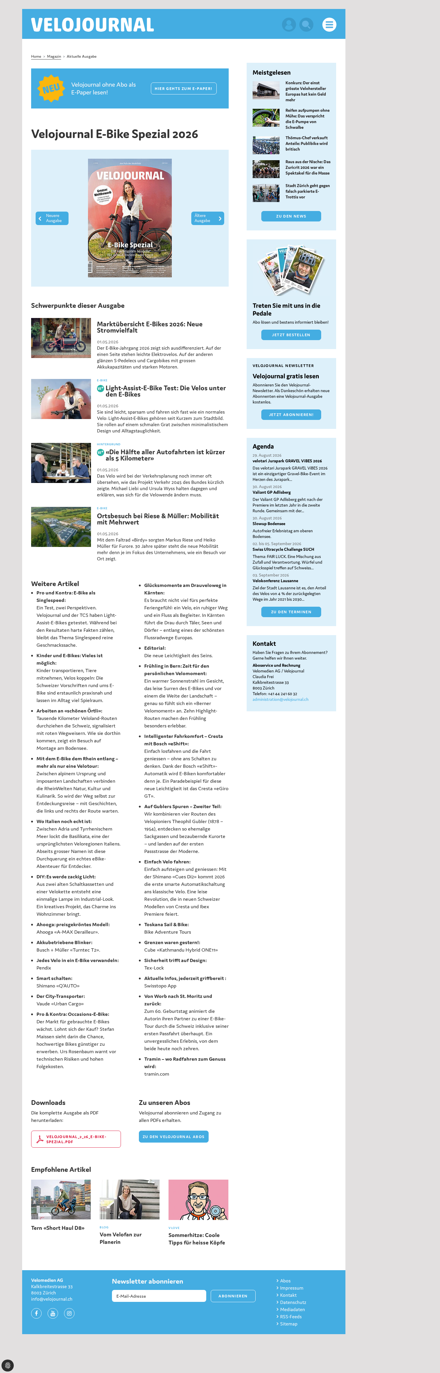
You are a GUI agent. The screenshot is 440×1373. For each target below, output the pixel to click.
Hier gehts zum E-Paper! (183, 88)
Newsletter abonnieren (147, 1281)
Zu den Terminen (291, 611)
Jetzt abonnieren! (291, 414)
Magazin (54, 56)
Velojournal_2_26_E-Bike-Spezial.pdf (76, 1139)
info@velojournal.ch (51, 1299)
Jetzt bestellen (291, 334)
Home (36, 56)
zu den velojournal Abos (174, 1136)
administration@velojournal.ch (281, 699)
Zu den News (291, 216)
